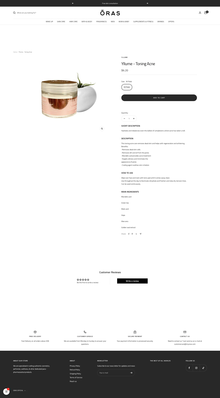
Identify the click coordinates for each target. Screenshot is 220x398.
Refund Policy (75, 369)
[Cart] (205, 13)
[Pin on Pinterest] (132, 234)
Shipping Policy (75, 373)
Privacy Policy (75, 365)
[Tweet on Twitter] (136, 234)
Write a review (132, 281)
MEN (113, 21)
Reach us (73, 381)
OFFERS (171, 21)
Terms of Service (76, 377)
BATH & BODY (87, 21)
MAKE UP (49, 21)
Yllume (124, 57)
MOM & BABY (124, 21)
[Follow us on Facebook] (189, 367)
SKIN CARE (61, 21)
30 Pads (127, 87)
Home (15, 52)
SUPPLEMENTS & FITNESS (143, 21)
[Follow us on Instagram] (196, 367)
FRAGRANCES (101, 21)
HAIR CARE (73, 21)
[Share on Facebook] (128, 234)
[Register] (131, 373)
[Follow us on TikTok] (203, 367)
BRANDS (160, 21)
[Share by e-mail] (140, 234)
